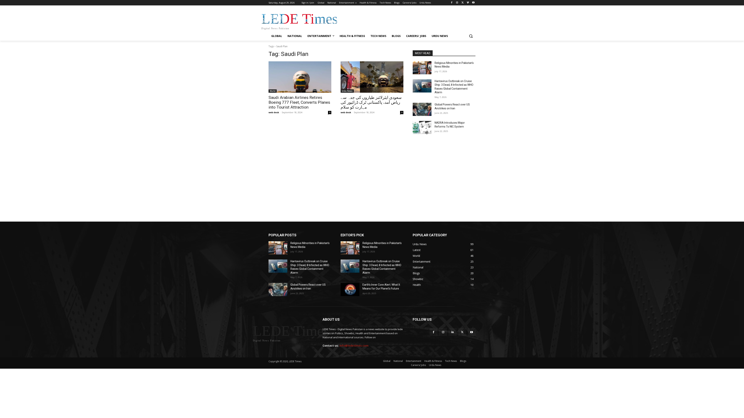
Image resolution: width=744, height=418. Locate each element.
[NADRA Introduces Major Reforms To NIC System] (422, 127)
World (273, 91)
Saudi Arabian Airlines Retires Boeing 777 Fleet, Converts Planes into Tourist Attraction (299, 102)
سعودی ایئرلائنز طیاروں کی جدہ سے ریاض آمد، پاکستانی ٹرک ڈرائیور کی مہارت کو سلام (371, 102)
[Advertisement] (372, 154)
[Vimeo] (468, 3)
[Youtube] (473, 3)
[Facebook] (452, 3)
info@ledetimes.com (354, 345)
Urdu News (347, 91)
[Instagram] (457, 3)
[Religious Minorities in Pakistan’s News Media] (422, 67)
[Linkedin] (452, 332)
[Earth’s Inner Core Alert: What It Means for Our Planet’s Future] (350, 289)
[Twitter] (462, 3)
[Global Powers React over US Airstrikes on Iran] (422, 109)
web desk (274, 112)
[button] (470, 36)
